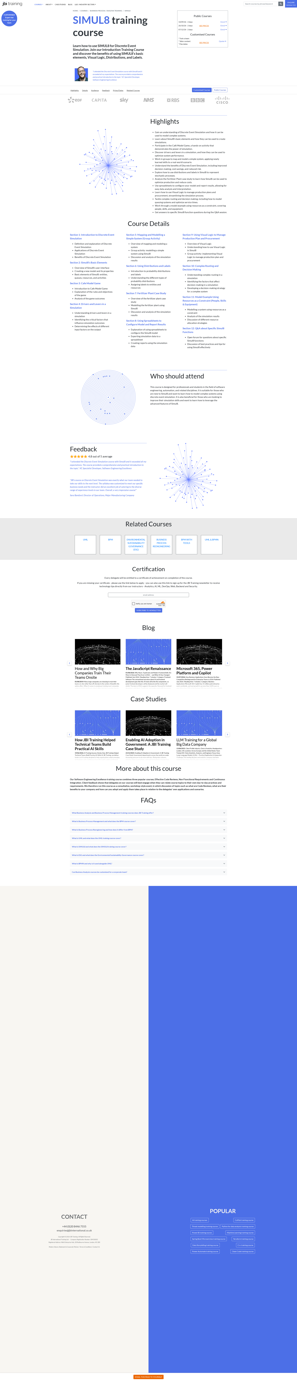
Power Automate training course (205, 1251)
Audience (95, 90)
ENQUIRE (291, 4)
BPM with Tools (186, 541)
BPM (110, 539)
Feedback (106, 90)
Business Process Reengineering (161, 543)
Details (85, 90)
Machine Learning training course (240, 1232)
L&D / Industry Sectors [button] (84, 4)
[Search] (280, 4)
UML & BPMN (211, 539)
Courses (84, 11)
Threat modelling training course (205, 1226)
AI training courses (199, 1220)
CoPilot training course (244, 1220)
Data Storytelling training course (205, 1245)
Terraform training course (243, 1239)
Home (75, 11)
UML (85, 539)
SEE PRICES (204, 26)
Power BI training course (202, 1232)
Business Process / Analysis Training (106, 11)
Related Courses (133, 90)
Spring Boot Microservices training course (208, 1239)
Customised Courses (202, 90)
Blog (70, 4)
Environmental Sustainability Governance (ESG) (136, 544)
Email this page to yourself (148, 1377)
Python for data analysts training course (238, 1226)
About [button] (48, 4)
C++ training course (245, 1245)
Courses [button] (38, 4)
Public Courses (220, 90)
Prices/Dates (118, 90)
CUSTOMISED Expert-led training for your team (9, 19)
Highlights (75, 90)
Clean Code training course (242, 1251)
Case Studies (60, 4)
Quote (221, 41)
